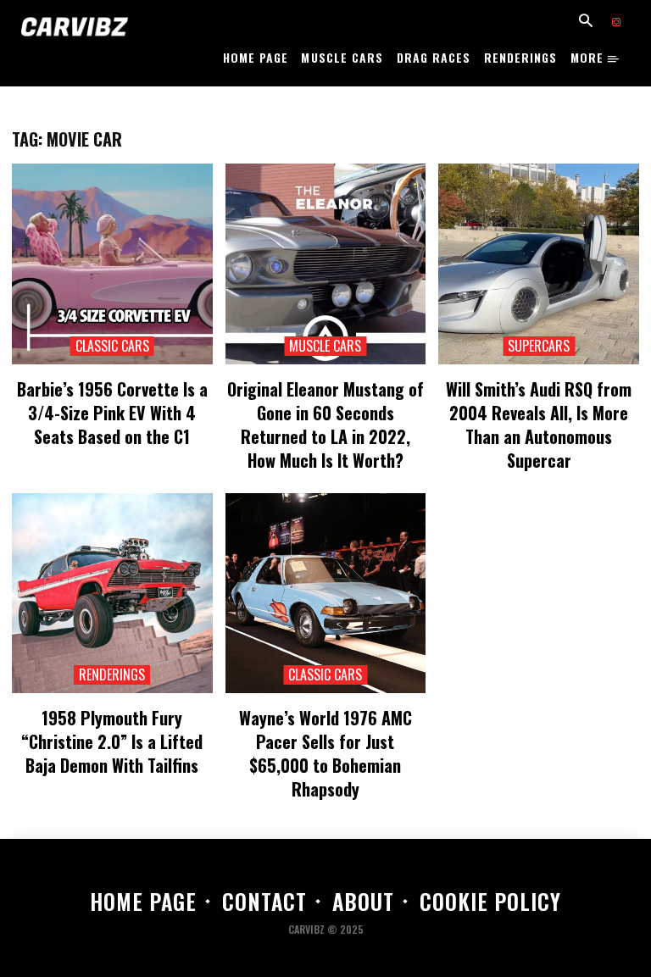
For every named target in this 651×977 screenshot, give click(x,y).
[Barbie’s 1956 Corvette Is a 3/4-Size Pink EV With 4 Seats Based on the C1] (112, 264)
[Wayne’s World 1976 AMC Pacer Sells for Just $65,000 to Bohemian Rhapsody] (325, 593)
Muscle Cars (325, 346)
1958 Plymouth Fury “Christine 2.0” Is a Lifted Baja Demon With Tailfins (112, 741)
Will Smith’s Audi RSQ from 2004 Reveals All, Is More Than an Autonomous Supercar (539, 424)
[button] (585, 22)
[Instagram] (616, 23)
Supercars (539, 346)
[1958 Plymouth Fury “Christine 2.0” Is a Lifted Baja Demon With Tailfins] (112, 593)
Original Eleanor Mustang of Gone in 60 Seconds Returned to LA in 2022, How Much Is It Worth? (325, 424)
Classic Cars (112, 346)
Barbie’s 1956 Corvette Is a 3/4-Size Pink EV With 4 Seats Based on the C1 (112, 412)
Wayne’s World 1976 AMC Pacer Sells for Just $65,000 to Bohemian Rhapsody (325, 753)
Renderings (112, 675)
